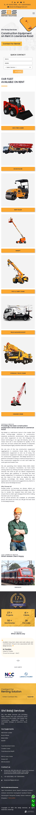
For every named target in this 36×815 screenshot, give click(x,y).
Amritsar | (4, 793)
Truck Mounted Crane (8, 746)
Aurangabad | (18, 793)
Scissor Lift (4, 759)
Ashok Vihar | (10, 793)
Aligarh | (19, 790)
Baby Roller (18, 210)
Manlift (18, 250)
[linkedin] (14, 2)
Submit (30, 697)
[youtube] (21, 2)
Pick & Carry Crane (18, 291)
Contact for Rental (11, 43)
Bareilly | (18, 795)
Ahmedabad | (8, 790)
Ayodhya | (24, 793)
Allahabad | (25, 790)
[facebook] (12, 2)
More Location (11, 798)
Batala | (23, 795)
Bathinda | (28, 795)
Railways (18, 587)
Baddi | (30, 793)
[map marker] (23, 2)
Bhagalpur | (4, 798)
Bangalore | (13, 795)
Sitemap (10, 809)
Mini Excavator (5, 762)
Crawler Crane (18, 414)
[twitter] (18, 2)
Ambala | (30, 790)
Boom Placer (18, 169)
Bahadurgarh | (5, 795)
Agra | (3, 790)
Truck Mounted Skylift (18, 332)
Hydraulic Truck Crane (18, 373)
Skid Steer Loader (18, 128)
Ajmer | (14, 790)
